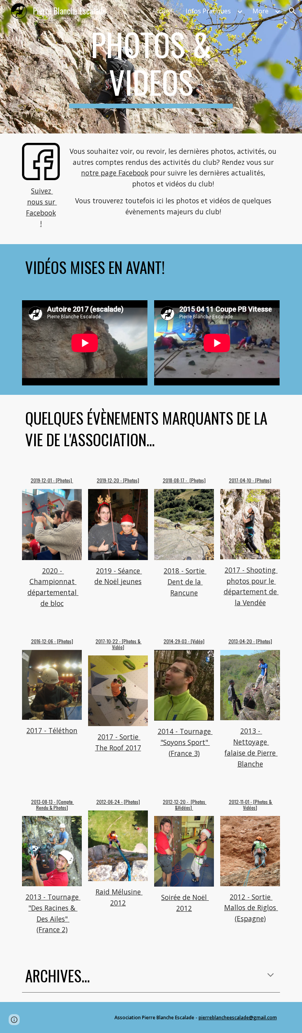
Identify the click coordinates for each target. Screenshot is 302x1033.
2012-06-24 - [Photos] (118, 801)
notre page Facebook (114, 172)
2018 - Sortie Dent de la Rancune (185, 581)
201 (99, 641)
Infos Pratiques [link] (208, 11)
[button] (292, 11)
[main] (151, 66)
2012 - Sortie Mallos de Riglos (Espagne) (251, 907)
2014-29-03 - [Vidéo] (184, 641)
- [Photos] (129, 480)
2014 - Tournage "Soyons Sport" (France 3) (185, 741)
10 (109, 641)
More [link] (260, 11)
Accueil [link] (162, 11)
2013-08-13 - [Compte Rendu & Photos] (52, 804)
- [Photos (127, 641)
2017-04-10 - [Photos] (250, 480)
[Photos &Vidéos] (190, 804)
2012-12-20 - (177, 801)
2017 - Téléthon (51, 730)
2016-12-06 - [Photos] (52, 641)
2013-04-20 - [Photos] (250, 641)
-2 (113, 641)
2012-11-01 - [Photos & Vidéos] (251, 804)
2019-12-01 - (43, 480)
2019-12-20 (108, 480)
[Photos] (64, 480)
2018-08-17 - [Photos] (184, 480)
